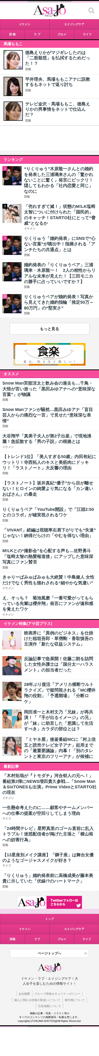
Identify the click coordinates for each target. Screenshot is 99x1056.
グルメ (62, 939)
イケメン (25, 929)
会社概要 (24, 994)
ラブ (37, 939)
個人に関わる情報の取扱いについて (37, 1000)
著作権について (75, 1000)
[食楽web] (49, 364)
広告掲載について (49, 1006)
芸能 (28, 69)
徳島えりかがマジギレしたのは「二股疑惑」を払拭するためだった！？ (57, 58)
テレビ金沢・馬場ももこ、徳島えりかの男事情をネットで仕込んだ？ (57, 109)
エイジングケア (74, 929)
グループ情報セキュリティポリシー (57, 994)
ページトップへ (49, 953)
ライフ (86, 939)
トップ (49, 919)
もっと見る (49, 329)
